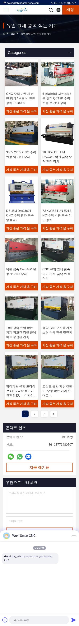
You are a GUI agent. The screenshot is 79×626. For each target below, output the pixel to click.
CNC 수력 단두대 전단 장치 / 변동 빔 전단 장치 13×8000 (20, 98)
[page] (44, 414)
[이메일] (28, 456)
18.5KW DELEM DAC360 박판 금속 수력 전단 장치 (57, 157)
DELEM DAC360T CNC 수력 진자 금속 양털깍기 (20, 215)
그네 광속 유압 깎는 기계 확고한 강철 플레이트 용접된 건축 (21, 332)
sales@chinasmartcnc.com (23, 2)
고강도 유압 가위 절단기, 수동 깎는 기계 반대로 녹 (57, 391)
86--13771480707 (64, 2)
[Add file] (5, 620)
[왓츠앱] (20, 457)
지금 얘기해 (39, 467)
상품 (13, 33)
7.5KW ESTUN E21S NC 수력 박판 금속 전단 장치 (57, 215)
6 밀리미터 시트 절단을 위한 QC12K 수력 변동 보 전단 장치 (56, 98)
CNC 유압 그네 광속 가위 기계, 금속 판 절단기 (56, 274)
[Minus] (73, 535)
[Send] (74, 620)
